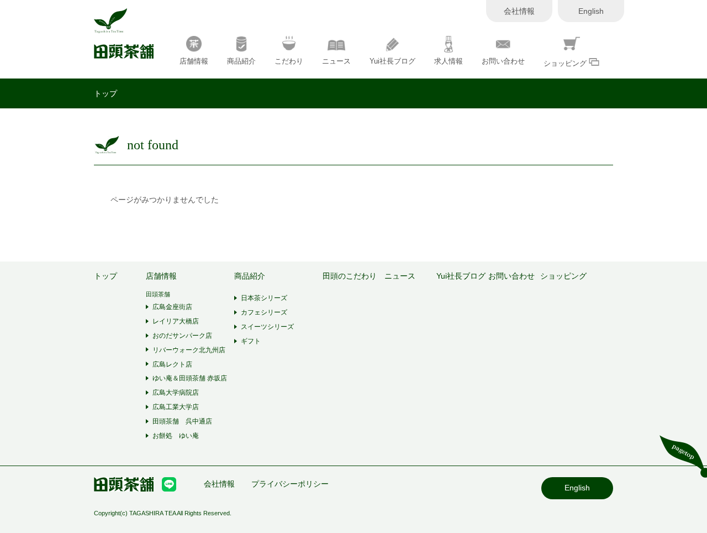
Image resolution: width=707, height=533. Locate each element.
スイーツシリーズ (267, 327)
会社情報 (519, 11)
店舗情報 (194, 61)
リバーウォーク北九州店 (188, 350)
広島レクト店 (172, 364)
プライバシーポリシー (290, 484)
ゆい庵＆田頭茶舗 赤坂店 (189, 378)
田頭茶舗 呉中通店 (182, 421)
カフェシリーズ (264, 312)
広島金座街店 (172, 307)
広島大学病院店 (175, 392)
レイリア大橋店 (175, 321)
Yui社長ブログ (392, 61)
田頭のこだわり (350, 276)
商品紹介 (241, 61)
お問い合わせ (503, 61)
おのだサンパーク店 (182, 335)
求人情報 (448, 61)
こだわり (289, 61)
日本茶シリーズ (264, 298)
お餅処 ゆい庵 (175, 436)
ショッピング (566, 63)
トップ (105, 93)
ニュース (336, 61)
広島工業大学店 (175, 407)
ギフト (251, 341)
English (591, 11)
